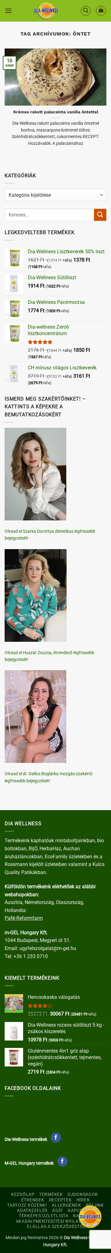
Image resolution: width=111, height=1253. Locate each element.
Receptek (60, 1200)
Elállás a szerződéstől (56, 1226)
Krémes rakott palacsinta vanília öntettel (55, 111)
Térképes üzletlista (43, 1215)
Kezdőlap (23, 1194)
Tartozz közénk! (27, 1205)
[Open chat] (90, 1216)
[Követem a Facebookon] (56, 1138)
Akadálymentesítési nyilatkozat (56, 1221)
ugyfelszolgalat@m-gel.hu (47, 948)
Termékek (51, 1194)
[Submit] (100, 215)
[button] (8, 10)
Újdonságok (83, 1194)
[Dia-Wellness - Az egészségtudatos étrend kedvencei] (46, 11)
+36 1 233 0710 (31, 956)
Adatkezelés (32, 1210)
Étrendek (32, 1200)
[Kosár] (101, 11)
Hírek (83, 1200)
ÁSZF (57, 1210)
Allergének (66, 1205)
